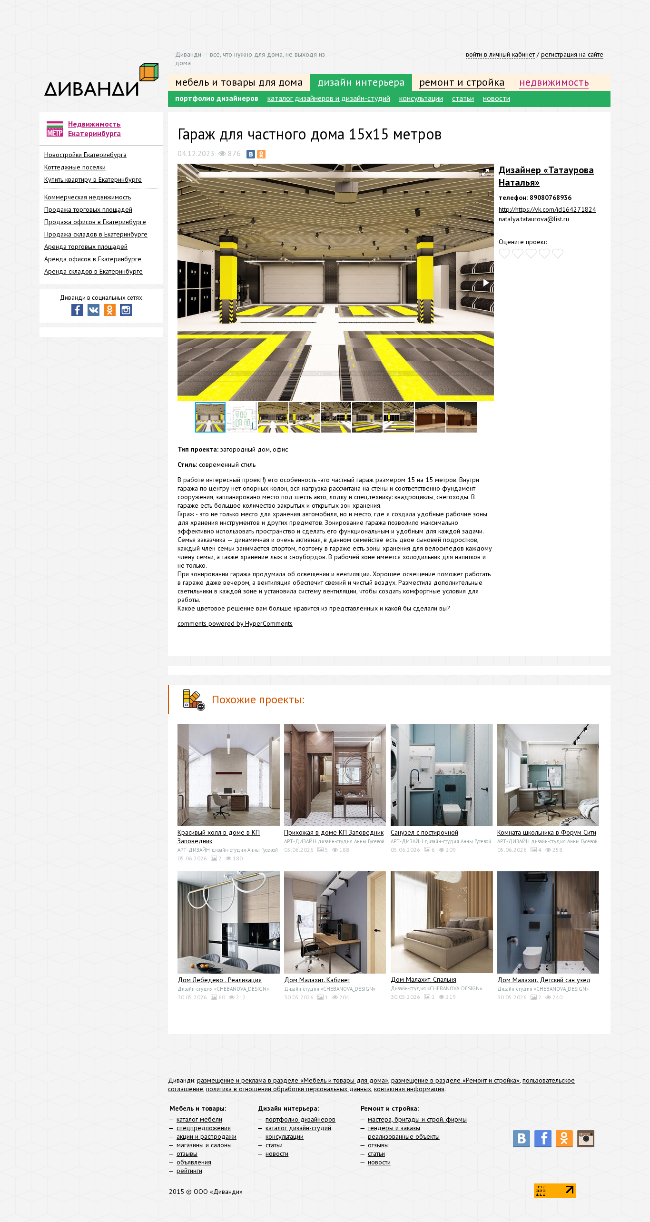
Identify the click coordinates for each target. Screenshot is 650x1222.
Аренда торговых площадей (86, 246)
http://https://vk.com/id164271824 (547, 209)
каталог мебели (199, 1119)
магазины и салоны (204, 1145)
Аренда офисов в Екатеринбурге (92, 259)
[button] (485, 172)
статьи (463, 98)
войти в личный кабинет (500, 54)
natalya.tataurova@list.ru (534, 219)
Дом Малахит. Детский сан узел (543, 980)
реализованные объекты (404, 1136)
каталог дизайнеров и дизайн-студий (328, 98)
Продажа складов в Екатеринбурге (96, 234)
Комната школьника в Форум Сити (546, 832)
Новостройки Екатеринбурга (85, 154)
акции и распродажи (206, 1136)
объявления (194, 1162)
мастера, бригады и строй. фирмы (417, 1119)
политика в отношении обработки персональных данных (288, 1088)
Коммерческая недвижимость (87, 197)
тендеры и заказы (394, 1127)
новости (496, 98)
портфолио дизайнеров (216, 98)
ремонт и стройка (462, 82)
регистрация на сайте (572, 54)
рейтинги (189, 1170)
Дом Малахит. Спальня (423, 979)
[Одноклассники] (261, 154)
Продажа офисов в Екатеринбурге (95, 221)
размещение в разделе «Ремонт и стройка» (455, 1080)
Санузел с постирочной (424, 832)
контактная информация (409, 1088)
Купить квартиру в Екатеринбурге (93, 179)
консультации (421, 98)
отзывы (187, 1153)
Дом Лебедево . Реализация (219, 980)
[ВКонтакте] (250, 154)
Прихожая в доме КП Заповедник (334, 832)
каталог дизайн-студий (298, 1127)
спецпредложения (204, 1127)
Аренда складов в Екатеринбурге (93, 271)
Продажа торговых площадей (88, 209)
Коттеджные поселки (75, 167)
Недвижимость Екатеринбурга (94, 128)
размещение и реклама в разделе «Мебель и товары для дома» (292, 1080)
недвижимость (554, 82)
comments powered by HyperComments (235, 623)
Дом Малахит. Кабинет (317, 980)
